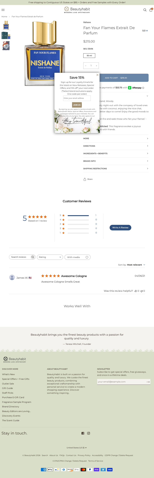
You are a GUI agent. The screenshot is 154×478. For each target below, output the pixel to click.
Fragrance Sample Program (16, 402)
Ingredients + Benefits (95, 153)
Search (45, 455)
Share (89, 179)
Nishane (87, 22)
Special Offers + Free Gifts (15, 379)
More (86, 138)
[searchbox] (19, 257)
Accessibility (97, 455)
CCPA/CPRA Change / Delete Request (70, 461)
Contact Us (71, 455)
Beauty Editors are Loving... (16, 411)
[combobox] (50, 257)
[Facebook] (83, 433)
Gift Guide (7, 388)
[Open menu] (5, 10)
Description (89, 96)
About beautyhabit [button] (57, 369)
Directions (89, 146)
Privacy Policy (84, 455)
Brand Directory (10, 406)
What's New (8, 374)
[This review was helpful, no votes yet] (136, 290)
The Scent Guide (10, 420)
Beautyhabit (29, 455)
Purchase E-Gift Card (13, 397)
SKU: (88, 49)
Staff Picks (7, 393)
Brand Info (89, 161)
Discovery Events (11, 416)
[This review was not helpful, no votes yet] (141, 290)
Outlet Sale (8, 383)
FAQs (62, 455)
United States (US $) (76, 448)
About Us (53, 455)
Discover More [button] (10, 369)
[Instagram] (88, 433)
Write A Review (120, 227)
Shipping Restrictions (95, 168)
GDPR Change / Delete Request (119, 455)
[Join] (146, 381)
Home (4, 16)
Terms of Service (95, 461)
